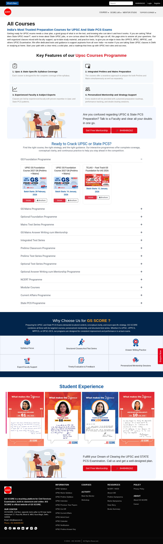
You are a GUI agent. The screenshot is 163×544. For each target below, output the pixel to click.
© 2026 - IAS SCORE (72, 541)
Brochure (41, 200)
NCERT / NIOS (113, 489)
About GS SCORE (140, 500)
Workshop (85, 500)
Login (149, 3)
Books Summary (114, 509)
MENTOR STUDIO (130, 12)
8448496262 (140, 3)
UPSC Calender (61, 521)
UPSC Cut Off (60, 509)
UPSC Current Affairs (63, 513)
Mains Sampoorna (115, 501)
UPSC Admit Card (62, 517)
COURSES (103, 12)
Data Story (112, 505)
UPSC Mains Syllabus (63, 493)
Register (157, 3)
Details (28, 200)
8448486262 (126, 130)
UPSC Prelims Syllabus (64, 497)
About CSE (112, 493)
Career (136, 504)
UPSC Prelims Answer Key (65, 529)
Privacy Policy (139, 489)
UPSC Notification (62, 525)
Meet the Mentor (88, 496)
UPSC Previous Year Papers (66, 505)
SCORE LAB (115, 12)
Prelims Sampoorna (115, 497)
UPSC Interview (61, 501)
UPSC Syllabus (61, 489)
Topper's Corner (147, 12)
